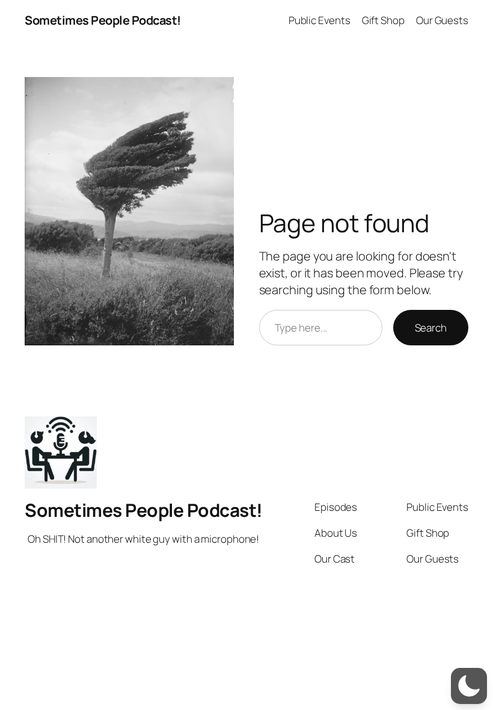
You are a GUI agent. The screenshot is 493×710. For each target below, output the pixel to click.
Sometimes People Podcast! (103, 20)
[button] (469, 686)
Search (431, 328)
